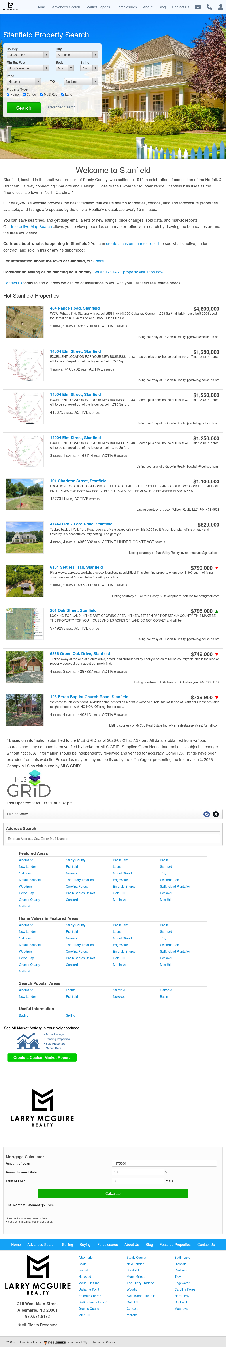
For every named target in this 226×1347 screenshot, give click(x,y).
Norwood (72, 873)
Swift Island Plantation (175, 886)
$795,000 (205, 610)
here (100, 260)
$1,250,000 (206, 351)
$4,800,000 (206, 308)
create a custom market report (132, 243)
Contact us (12, 283)
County (12, 49)
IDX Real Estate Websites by (23, 1342)
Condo (31, 94)
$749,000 (205, 654)
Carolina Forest (77, 886)
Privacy (111, 1342)
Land (68, 94)
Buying (23, 1015)
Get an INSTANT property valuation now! (128, 272)
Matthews (119, 899)
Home (14, 94)
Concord (72, 899)
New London (28, 866)
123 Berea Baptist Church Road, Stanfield (89, 696)
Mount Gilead (122, 873)
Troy (163, 873)
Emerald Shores (124, 886)
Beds (60, 62)
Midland (24, 906)
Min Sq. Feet (16, 62)
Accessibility (79, 1342)
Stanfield (166, 866)
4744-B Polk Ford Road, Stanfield (81, 524)
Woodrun (25, 886)
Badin (164, 860)
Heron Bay (26, 893)
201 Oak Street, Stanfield (73, 610)
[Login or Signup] (220, 6)
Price (10, 76)
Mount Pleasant (30, 880)
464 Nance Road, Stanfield (75, 308)
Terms (97, 1342)
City (59, 49)
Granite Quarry (29, 899)
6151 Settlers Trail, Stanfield (76, 567)
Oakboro (25, 873)
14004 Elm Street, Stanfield (75, 351)
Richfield (72, 866)
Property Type (17, 89)
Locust (117, 866)
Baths (84, 62)
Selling (70, 1015)
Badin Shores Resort (80, 893)
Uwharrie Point (170, 880)
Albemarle (26, 860)
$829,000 (208, 524)
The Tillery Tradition (80, 880)
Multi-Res (50, 94)
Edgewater (120, 880)
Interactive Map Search (31, 226)
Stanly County (75, 860)
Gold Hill (119, 893)
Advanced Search (61, 106)
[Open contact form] (198, 6)
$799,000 (205, 567)
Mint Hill (165, 899)
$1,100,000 (206, 481)
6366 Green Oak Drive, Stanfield (80, 653)
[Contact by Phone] (209, 6)
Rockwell (166, 893)
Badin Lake (121, 860)
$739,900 (205, 697)
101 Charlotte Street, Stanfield (78, 481)
